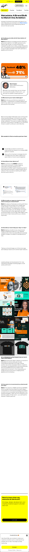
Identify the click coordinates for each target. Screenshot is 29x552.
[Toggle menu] (26, 5)
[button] (27, 535)
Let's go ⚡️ (18, 1)
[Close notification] (27, 1)
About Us (18, 550)
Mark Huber (23, 23)
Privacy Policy (12, 550)
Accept (14, 547)
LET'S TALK (19, 5)
